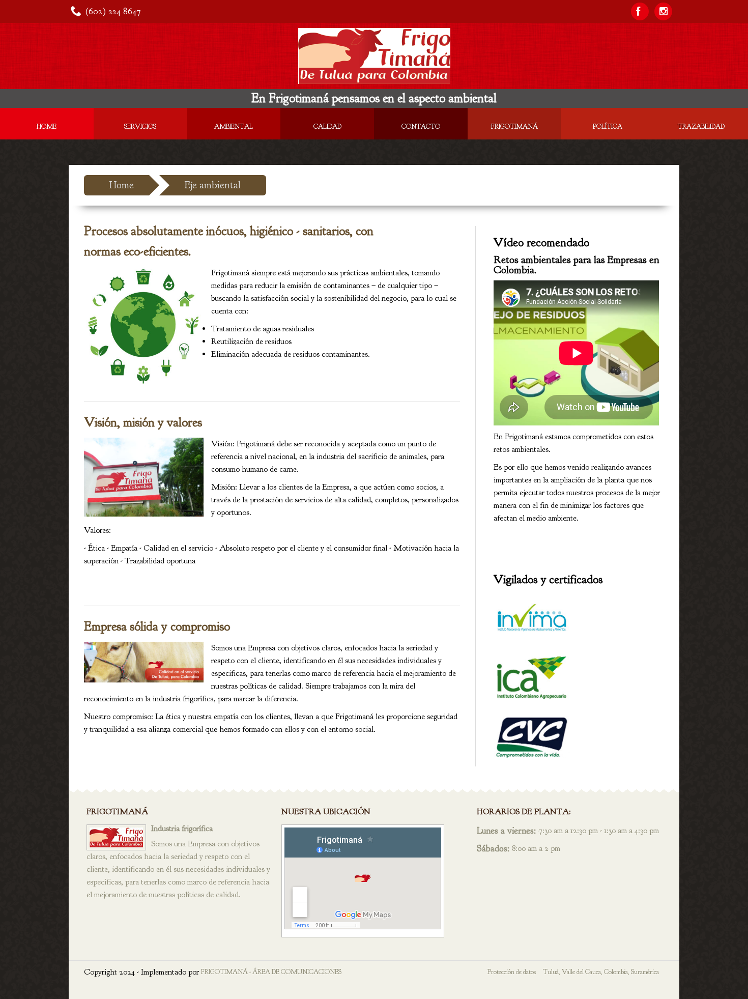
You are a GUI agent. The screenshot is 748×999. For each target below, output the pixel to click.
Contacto (420, 127)
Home (46, 127)
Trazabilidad (701, 127)
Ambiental (233, 127)
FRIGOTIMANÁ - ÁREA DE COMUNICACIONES (271, 972)
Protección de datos (511, 972)
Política (607, 127)
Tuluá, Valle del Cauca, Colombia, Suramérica (601, 972)
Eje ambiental (213, 185)
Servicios (140, 127)
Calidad (327, 127)
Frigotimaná (514, 127)
